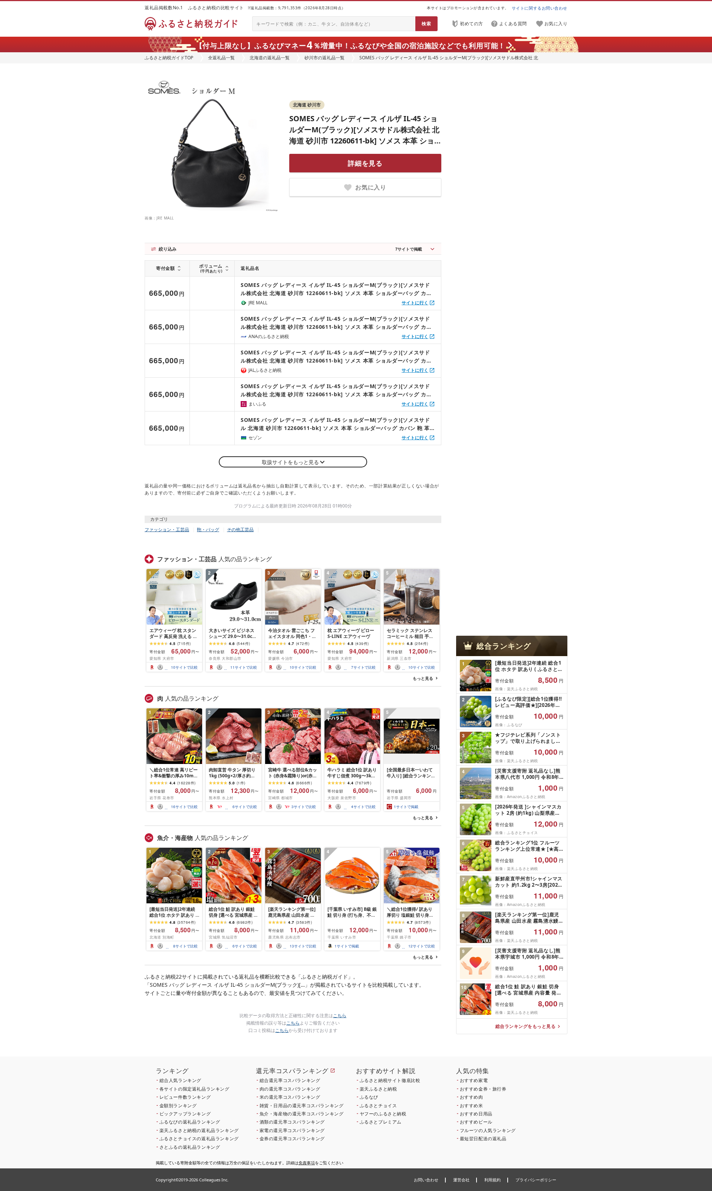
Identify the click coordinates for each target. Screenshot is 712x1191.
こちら (339, 1015)
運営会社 (461, 1179)
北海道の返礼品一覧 (270, 57)
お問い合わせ (426, 1179)
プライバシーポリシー (535, 1179)
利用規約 (492, 1179)
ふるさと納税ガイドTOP (169, 57)
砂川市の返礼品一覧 (324, 57)
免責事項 (307, 1162)
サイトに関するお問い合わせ (539, 8)
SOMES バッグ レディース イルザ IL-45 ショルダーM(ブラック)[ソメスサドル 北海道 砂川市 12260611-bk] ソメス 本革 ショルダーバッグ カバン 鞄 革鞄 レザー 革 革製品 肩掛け (335, 424)
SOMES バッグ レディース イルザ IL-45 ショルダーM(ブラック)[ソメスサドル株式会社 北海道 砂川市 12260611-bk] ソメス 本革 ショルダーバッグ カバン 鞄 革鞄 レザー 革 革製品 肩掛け (365, 140)
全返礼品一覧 (221, 57)
